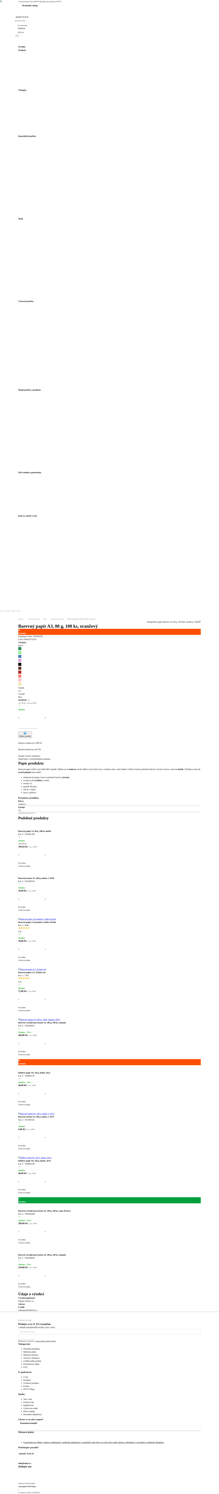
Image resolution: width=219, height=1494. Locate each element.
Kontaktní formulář (28, 1423)
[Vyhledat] (2, 615)
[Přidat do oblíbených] (19, 730)
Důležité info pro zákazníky (32, 1428)
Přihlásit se (25, 1337)
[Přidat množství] (20, 722)
